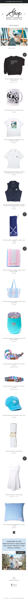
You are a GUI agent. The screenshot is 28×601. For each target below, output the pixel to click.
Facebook (14, 584)
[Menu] (3, 14)
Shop (14, 577)
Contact (14, 578)
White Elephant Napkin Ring (14, 451)
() (23, 4)
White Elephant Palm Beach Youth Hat (14, 415)
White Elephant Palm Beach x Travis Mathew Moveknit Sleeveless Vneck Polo (14, 206)
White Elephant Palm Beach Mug (14, 110)
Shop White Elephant (18, 598)
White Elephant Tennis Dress (14, 494)
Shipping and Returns (14, 580)
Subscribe (20, 552)
